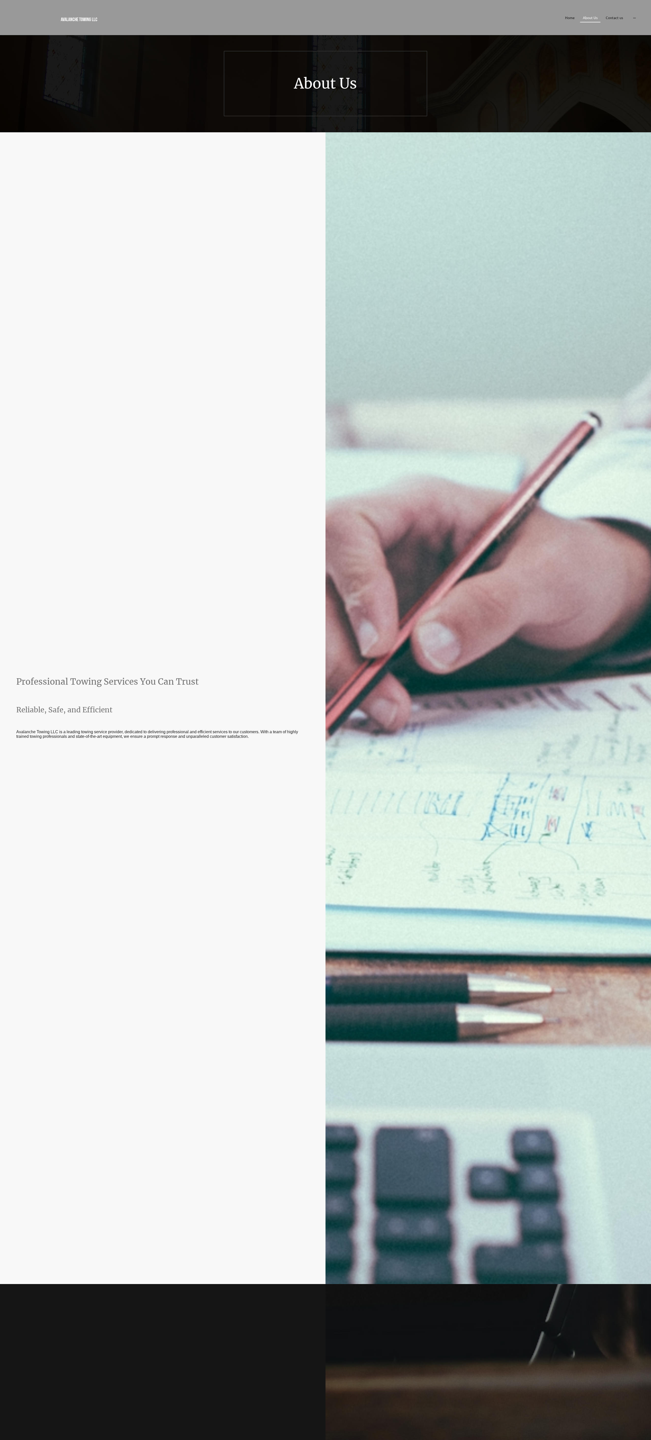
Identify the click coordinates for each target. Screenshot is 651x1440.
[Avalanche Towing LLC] (111, 27)
